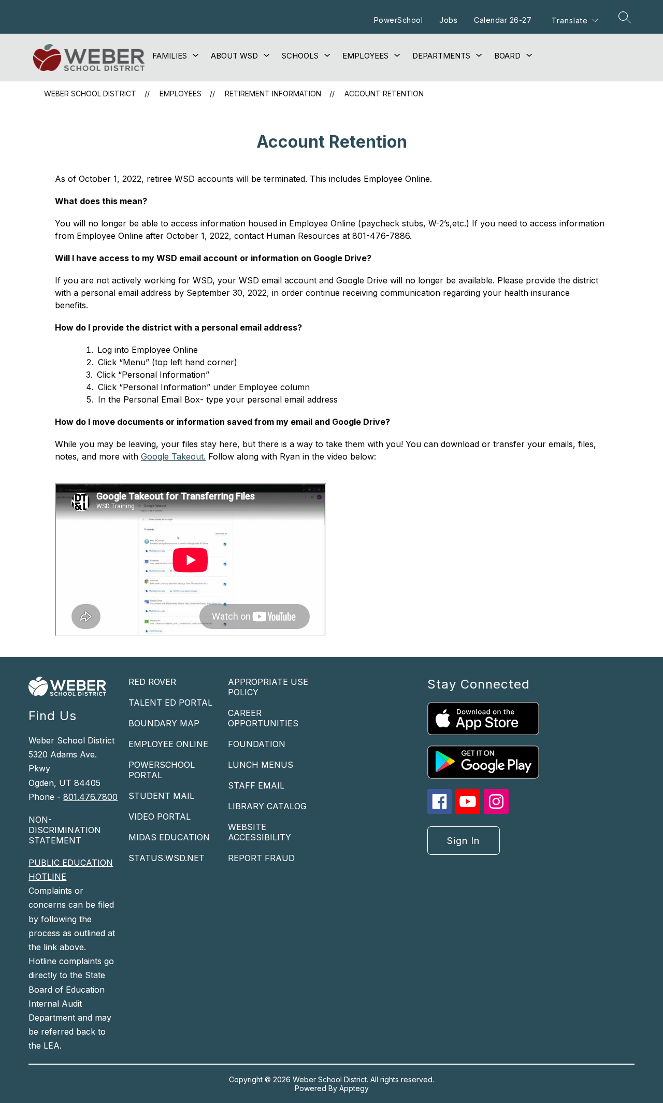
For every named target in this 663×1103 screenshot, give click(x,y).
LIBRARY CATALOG (267, 806)
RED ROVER (152, 682)
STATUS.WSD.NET (166, 858)
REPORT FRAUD (261, 858)
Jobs (448, 20)
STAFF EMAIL (256, 785)
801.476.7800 (90, 797)
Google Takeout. (173, 456)
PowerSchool (398, 20)
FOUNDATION (256, 744)
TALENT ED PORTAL (170, 702)
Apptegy (354, 1088)
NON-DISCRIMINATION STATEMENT (64, 830)
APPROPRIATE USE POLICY (268, 687)
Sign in (463, 840)
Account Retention (384, 93)
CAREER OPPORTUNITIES (263, 718)
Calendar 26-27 (502, 20)
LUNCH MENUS (260, 765)
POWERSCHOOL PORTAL (161, 770)
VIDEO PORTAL (159, 816)
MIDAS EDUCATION (169, 837)
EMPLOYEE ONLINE (168, 744)
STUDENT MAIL (161, 796)
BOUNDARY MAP (163, 723)
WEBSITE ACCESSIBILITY (259, 832)
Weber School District (90, 93)
